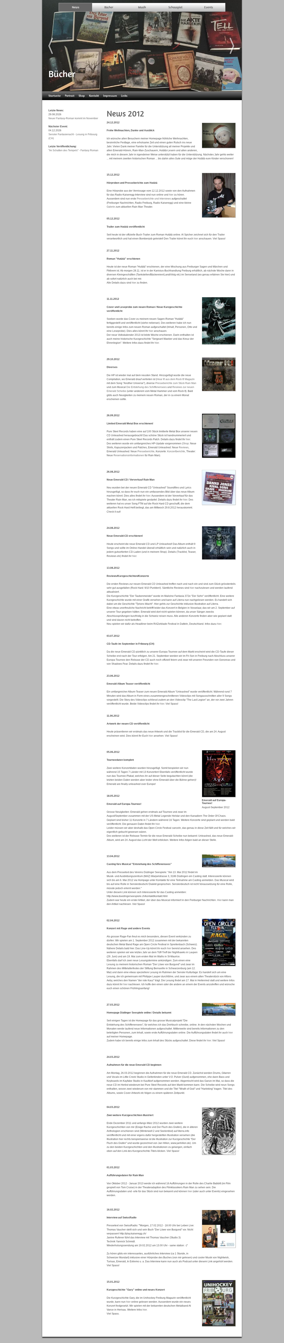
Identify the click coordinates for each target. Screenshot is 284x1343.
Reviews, (184, 447)
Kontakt (94, 96)
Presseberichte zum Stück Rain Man (175, 383)
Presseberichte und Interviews (154, 198)
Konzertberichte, (176, 451)
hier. (157, 342)
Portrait (69, 96)
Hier (219, 900)
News (75, 7)
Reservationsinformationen (129, 455)
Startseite (54, 96)
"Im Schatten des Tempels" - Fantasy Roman (73, 150)
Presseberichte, (146, 451)
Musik (142, 7)
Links (124, 96)
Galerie (111, 206)
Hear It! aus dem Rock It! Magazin (176, 379)
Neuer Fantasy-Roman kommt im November (73, 118)
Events (208, 7)
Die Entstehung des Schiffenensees (146, 387)
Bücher (108, 7)
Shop (82, 96)
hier (171, 194)
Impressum (110, 96)
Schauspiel (175, 7)
